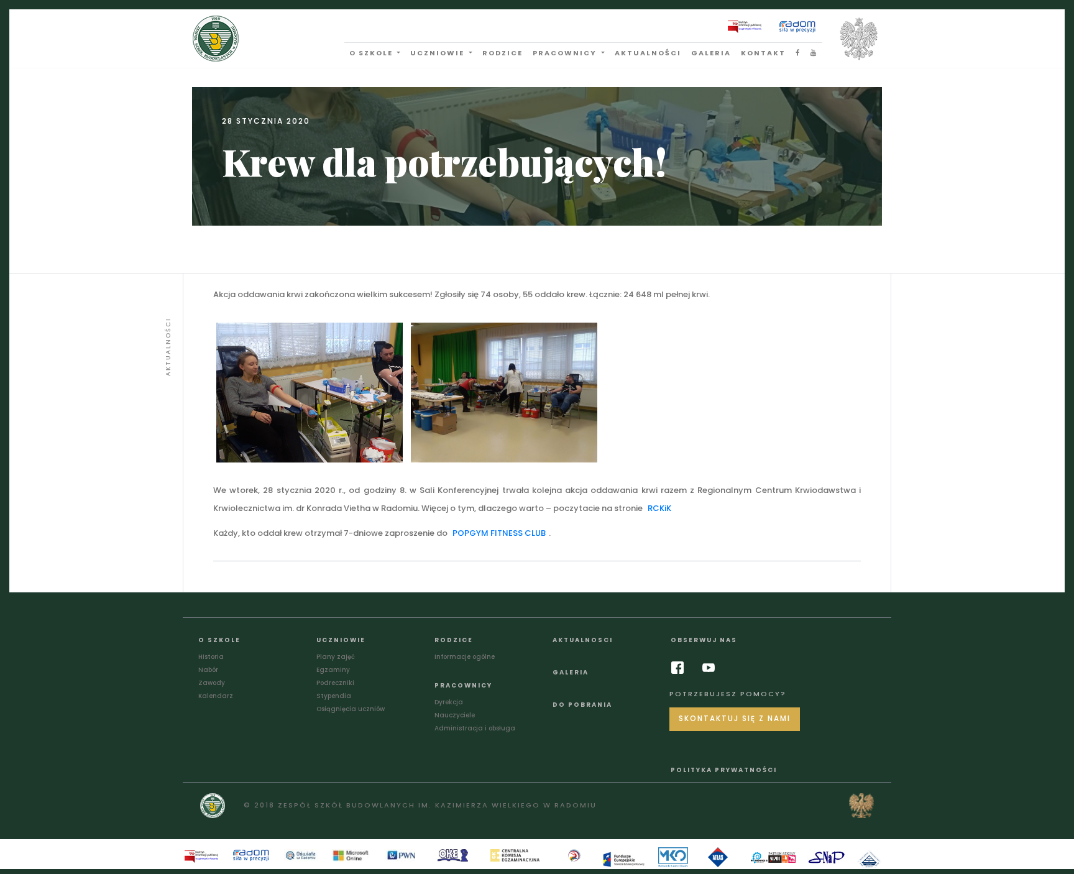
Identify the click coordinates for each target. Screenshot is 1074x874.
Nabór (208, 669)
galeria (711, 53)
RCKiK (659, 508)
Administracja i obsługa (474, 728)
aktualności (648, 53)
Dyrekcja (448, 702)
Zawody (211, 683)
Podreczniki (335, 683)
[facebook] (680, 667)
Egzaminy (333, 669)
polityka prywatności (724, 770)
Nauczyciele (454, 715)
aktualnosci (583, 640)
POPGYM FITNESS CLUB (499, 533)
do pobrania (582, 705)
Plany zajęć (335, 656)
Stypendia (333, 696)
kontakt (763, 53)
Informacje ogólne (464, 656)
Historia (211, 656)
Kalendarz (215, 696)
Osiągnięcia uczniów (350, 709)
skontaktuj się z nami (735, 719)
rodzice (502, 53)
